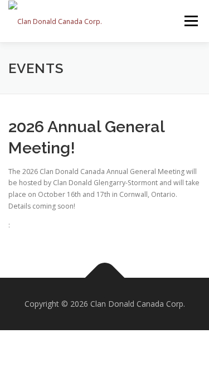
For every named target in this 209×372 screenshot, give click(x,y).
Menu (190, 21)
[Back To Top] (104, 278)
